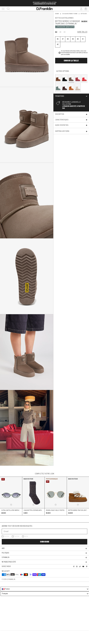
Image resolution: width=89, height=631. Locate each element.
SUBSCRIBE (44, 542)
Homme (6, 536)
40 (78, 39)
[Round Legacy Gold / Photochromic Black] (56, 492)
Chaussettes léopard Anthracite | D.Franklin (39, 510)
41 (82, 39)
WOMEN (57, 13)
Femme (16, 536)
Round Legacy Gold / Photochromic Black (59, 510)
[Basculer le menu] (3, 8)
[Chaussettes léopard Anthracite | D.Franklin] (33, 492)
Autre (26, 536)
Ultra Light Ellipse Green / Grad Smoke (14, 510)
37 (63, 39)
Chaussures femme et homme (69, 13)
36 (58, 39)
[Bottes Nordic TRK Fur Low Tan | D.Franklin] (78, 492)
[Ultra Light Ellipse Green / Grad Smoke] (11, 492)
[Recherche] (7, 8)
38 (68, 39)
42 (58, 44)
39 (73, 39)
